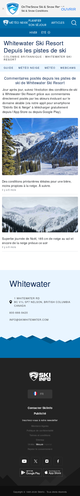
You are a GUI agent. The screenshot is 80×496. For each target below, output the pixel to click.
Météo (50, 67)
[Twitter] (35, 461)
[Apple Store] (53, 472)
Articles (57, 23)
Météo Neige (18, 23)
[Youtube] (24, 461)
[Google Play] (31, 472)
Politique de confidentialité (40, 430)
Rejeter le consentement (40, 449)
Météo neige (29, 67)
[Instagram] (46, 461)
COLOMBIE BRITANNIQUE (23, 56)
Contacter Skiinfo (40, 408)
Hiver (33, 32)
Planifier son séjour (37, 23)
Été (43, 32)
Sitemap (40, 439)
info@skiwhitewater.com (29, 319)
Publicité (40, 413)
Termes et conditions (40, 435)
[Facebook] (58, 461)
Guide (9, 67)
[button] (74, 23)
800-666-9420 (18, 312)
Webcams (68, 67)
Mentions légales (39, 425)
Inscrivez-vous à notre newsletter (40, 420)
